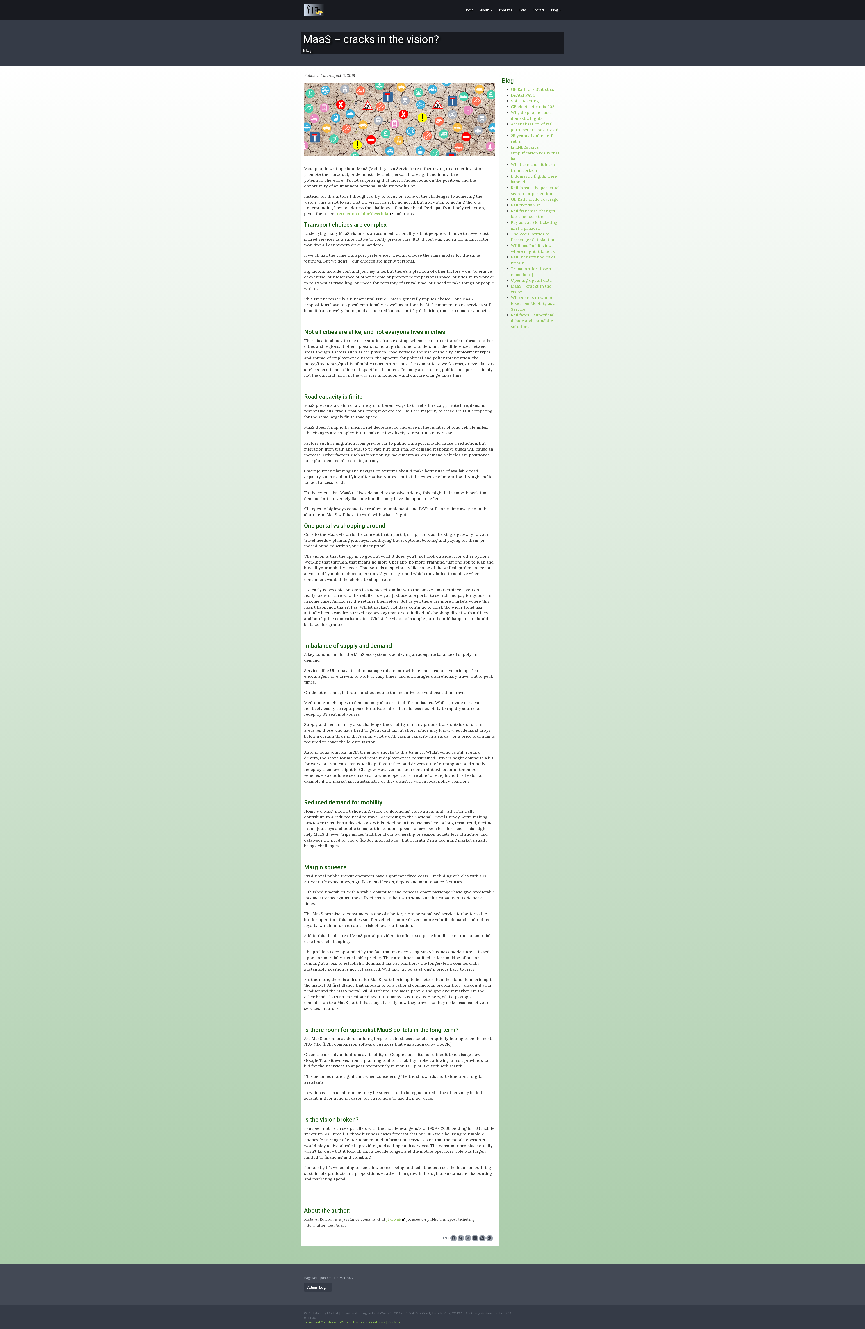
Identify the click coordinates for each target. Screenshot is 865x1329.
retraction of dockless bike (363, 213)
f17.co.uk (394, 1219)
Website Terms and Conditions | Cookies (370, 1322)
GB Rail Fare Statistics (532, 89)
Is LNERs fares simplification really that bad (535, 153)
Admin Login (318, 1287)
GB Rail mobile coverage (534, 199)
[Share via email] (482, 1238)
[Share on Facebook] (453, 1238)
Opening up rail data (531, 280)
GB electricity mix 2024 (534, 106)
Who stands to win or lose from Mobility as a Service (533, 303)
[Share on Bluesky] (461, 1238)
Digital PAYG (523, 95)
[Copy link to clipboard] (489, 1238)
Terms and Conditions (320, 1322)
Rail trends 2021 (526, 205)
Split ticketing (525, 100)
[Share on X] (468, 1238)
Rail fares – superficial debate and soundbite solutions (533, 320)
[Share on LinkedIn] (475, 1238)
